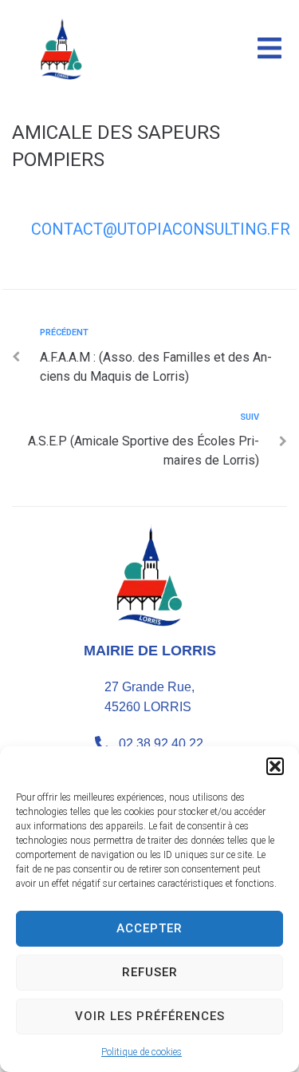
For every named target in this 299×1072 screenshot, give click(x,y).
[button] (275, 766)
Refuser (150, 972)
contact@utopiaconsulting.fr (160, 229)
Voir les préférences (150, 1016)
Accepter (149, 928)
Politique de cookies (141, 1052)
